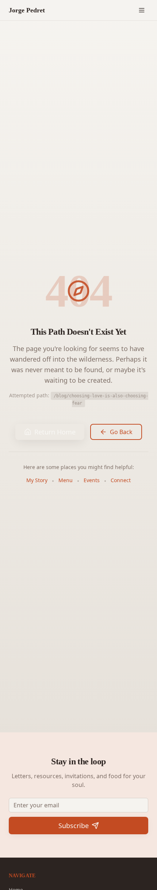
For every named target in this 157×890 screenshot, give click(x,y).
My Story (36, 480)
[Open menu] (141, 10)
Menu (65, 480)
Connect (121, 480)
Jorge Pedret (27, 10)
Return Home (55, 432)
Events (92, 480)
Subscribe (73, 825)
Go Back (121, 432)
